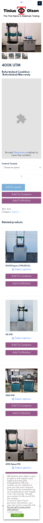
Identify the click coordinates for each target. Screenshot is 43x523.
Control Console (9, 164)
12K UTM (9, 335)
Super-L (16, 212)
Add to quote (13, 187)
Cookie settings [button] (14, 512)
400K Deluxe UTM (12, 464)
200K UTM (9, 396)
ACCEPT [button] (17, 515)
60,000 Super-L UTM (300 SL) (17, 266)
